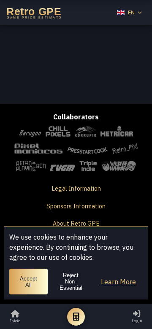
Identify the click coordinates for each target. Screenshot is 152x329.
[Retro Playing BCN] (31, 167)
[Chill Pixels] (58, 132)
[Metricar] (116, 132)
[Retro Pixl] (124, 149)
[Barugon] (30, 132)
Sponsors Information (76, 206)
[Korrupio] (85, 132)
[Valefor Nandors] (118, 167)
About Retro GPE (76, 223)
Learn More (118, 282)
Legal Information (76, 188)
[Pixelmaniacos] (38, 149)
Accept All (28, 281)
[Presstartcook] (88, 149)
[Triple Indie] (88, 167)
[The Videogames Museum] (62, 167)
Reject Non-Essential (71, 281)
